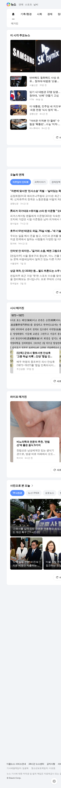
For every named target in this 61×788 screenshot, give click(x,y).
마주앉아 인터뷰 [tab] (21, 182)
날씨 (35, 4)
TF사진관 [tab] (17, 493)
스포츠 (28, 4)
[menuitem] (13, 14)
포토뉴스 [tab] (49, 493)
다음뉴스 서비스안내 (16, 764)
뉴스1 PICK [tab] (33, 493)
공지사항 (51, 764)
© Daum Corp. (14, 778)
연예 (21, 4)
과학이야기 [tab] (40, 182)
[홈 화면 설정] (54, 781)
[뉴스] (13, 4)
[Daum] (9, 4)
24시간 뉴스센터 (36, 764)
